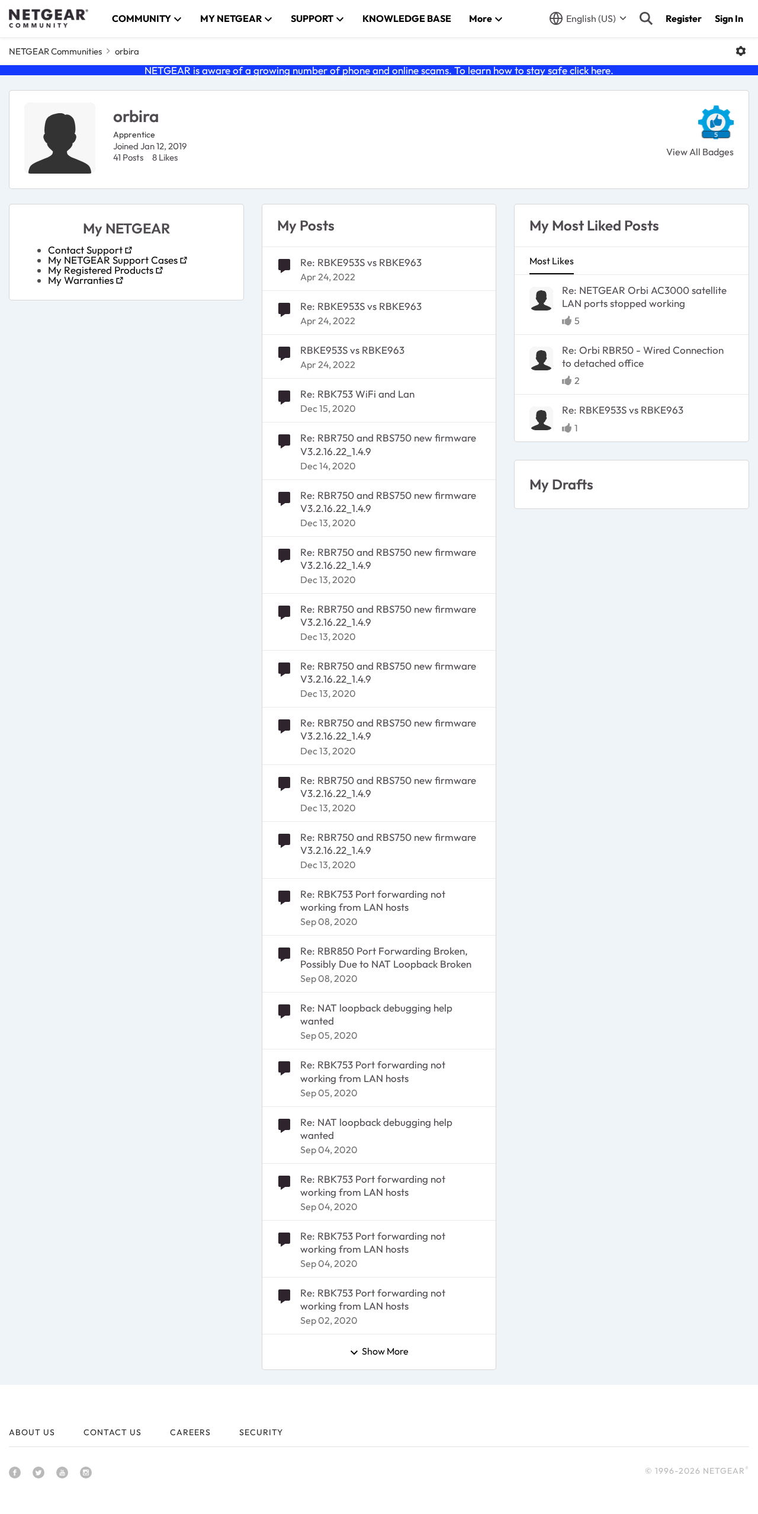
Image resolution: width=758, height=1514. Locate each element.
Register (684, 18)
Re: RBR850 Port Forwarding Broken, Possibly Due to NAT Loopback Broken (385, 957)
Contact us (112, 1432)
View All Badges (700, 151)
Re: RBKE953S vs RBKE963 (361, 262)
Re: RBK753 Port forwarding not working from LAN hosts (372, 900)
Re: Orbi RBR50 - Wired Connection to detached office (643, 356)
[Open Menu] (741, 51)
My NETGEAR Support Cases (113, 260)
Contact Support (85, 250)
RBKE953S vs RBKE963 (352, 350)
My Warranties (81, 280)
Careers (190, 1432)
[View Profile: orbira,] (541, 299)
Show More (385, 1351)
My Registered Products (100, 270)
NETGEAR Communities (55, 51)
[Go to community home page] (48, 18)
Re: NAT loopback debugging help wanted (376, 1014)
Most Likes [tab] (551, 261)
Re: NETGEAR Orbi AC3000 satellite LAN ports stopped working (644, 296)
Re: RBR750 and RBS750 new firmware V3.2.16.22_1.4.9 (388, 444)
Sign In (729, 18)
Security (261, 1432)
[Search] (646, 18)
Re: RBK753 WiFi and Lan (357, 394)
